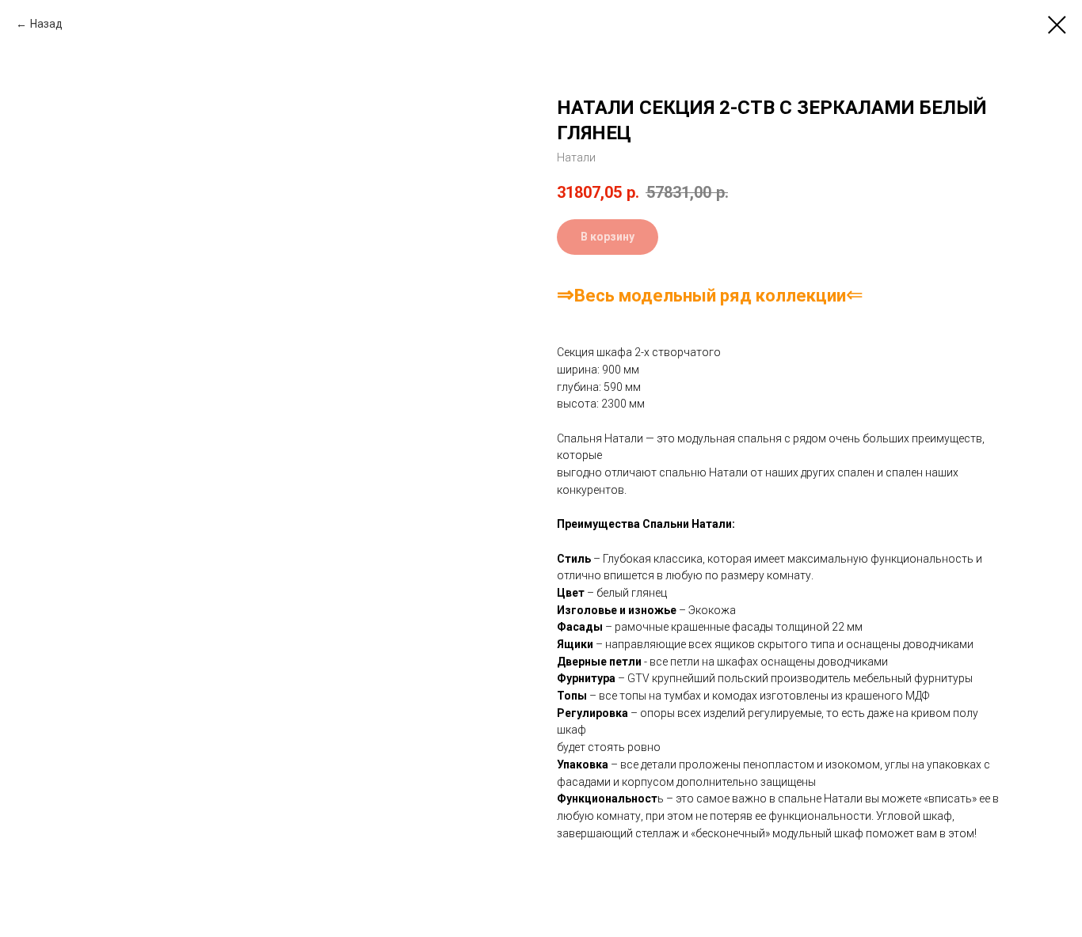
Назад (46, 23)
